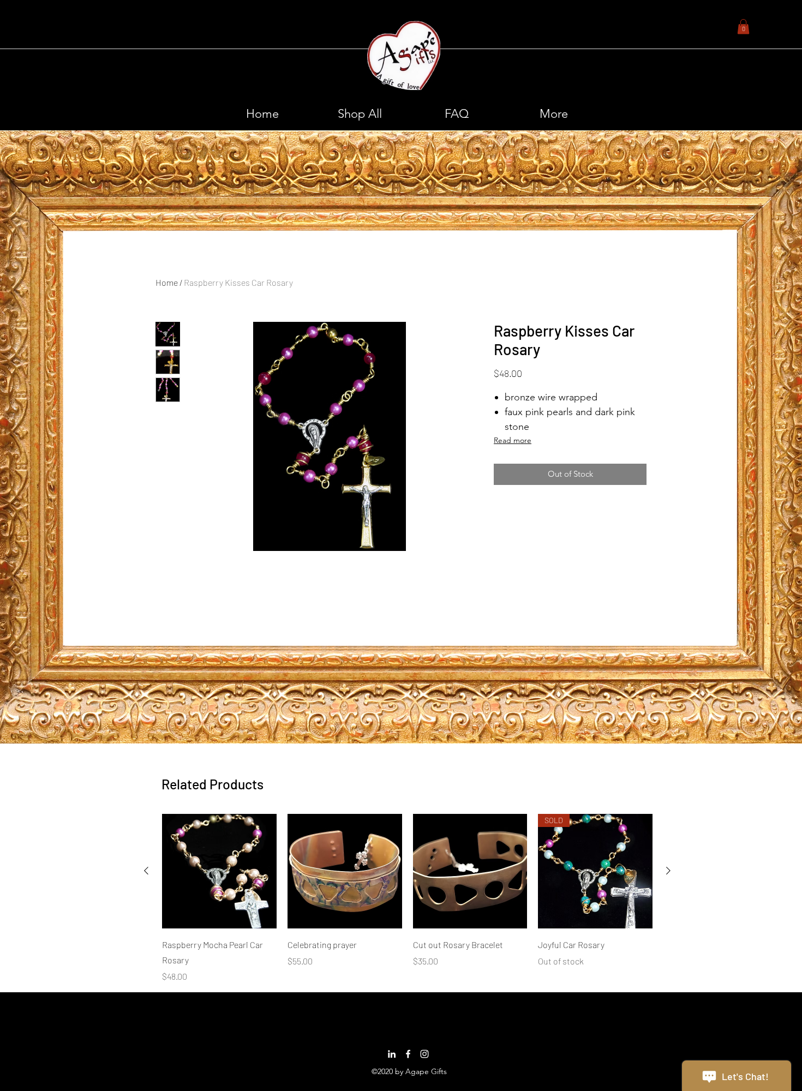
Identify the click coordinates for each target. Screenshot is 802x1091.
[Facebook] (408, 1053)
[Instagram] (424, 1053)
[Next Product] (668, 870)
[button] (743, 26)
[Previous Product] (146, 870)
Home (166, 282)
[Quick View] (219, 871)
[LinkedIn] (391, 1053)
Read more (512, 440)
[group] (407, 898)
